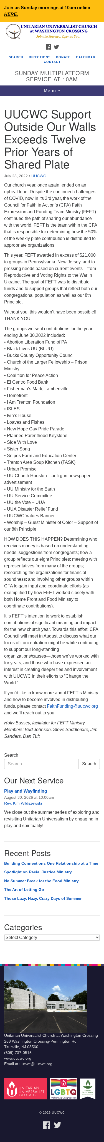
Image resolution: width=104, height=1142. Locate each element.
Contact (52, 61)
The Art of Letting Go (24, 889)
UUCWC (38, 176)
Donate (63, 57)
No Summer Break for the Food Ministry (41, 881)
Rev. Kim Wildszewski (23, 803)
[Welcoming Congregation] (64, 1089)
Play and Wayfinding (25, 791)
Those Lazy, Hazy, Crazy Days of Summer (43, 898)
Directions (39, 57)
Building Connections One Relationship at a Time (51, 863)
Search (16, 57)
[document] (52, 527)
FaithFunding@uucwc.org (72, 706)
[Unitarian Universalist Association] (26, 1089)
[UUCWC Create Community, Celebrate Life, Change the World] (52, 32)
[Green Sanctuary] (88, 1089)
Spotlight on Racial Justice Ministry (38, 872)
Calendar (85, 57)
